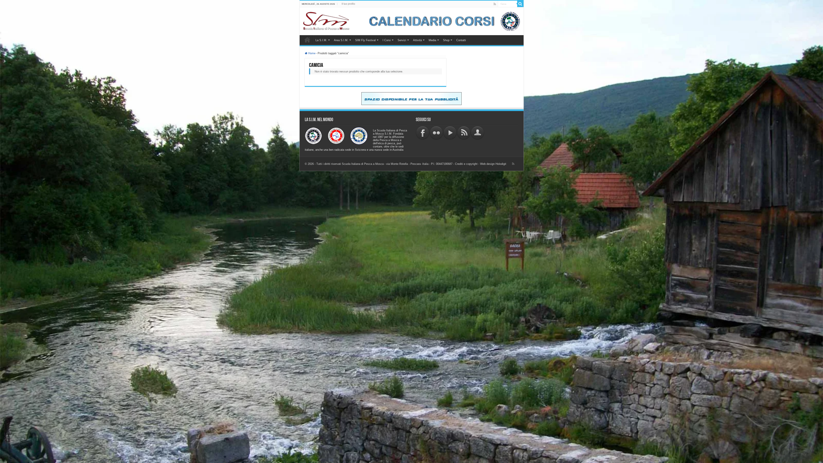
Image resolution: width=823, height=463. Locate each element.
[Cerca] (520, 4)
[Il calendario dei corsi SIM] (442, 21)
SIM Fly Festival (365, 40)
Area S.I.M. (341, 40)
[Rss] (494, 4)
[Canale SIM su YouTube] (450, 132)
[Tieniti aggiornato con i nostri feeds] (464, 132)
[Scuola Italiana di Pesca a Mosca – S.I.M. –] (326, 20)
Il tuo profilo (348, 3)
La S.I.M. (321, 40)
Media (432, 40)
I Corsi (387, 40)
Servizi (402, 40)
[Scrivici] (477, 132)
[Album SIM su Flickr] (436, 132)
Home (307, 39)
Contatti (461, 40)
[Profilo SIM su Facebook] (423, 132)
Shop (446, 40)
